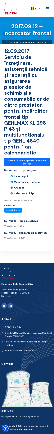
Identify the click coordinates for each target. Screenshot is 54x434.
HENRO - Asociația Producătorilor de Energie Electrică (26, 343)
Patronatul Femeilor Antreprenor (20, 350)
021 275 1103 (7, 411)
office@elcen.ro (9, 416)
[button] (6, 428)
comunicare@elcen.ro (28, 416)
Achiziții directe (35, 42)
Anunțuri (23, 42)
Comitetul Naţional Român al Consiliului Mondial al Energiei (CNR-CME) (28, 335)
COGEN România (13, 327)
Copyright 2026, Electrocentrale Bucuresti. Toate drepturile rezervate (27, 428)
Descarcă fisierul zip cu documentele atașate (27, 162)
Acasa (12, 42)
